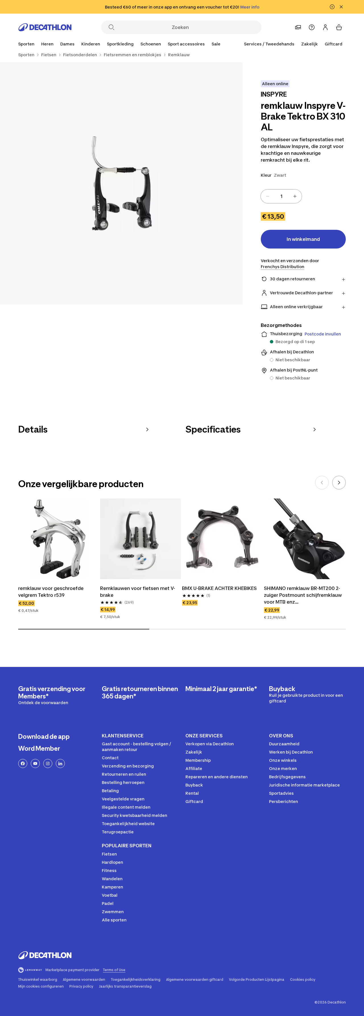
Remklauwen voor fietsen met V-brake (137, 591)
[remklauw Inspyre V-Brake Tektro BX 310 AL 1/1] (121, 183)
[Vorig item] (322, 482)
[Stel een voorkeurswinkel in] (298, 27)
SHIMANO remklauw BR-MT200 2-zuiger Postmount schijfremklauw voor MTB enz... (303, 595)
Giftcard (333, 43)
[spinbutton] (281, 196)
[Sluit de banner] (341, 6)
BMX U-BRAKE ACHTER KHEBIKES (219, 588)
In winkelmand (303, 239)
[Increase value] (295, 196)
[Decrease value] (267, 196)
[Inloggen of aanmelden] (325, 27)
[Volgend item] (339, 482)
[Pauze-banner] (332, 6)
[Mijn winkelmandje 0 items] (339, 27)
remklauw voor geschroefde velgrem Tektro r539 (51, 591)
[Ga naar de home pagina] (45, 27)
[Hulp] (311, 27)
